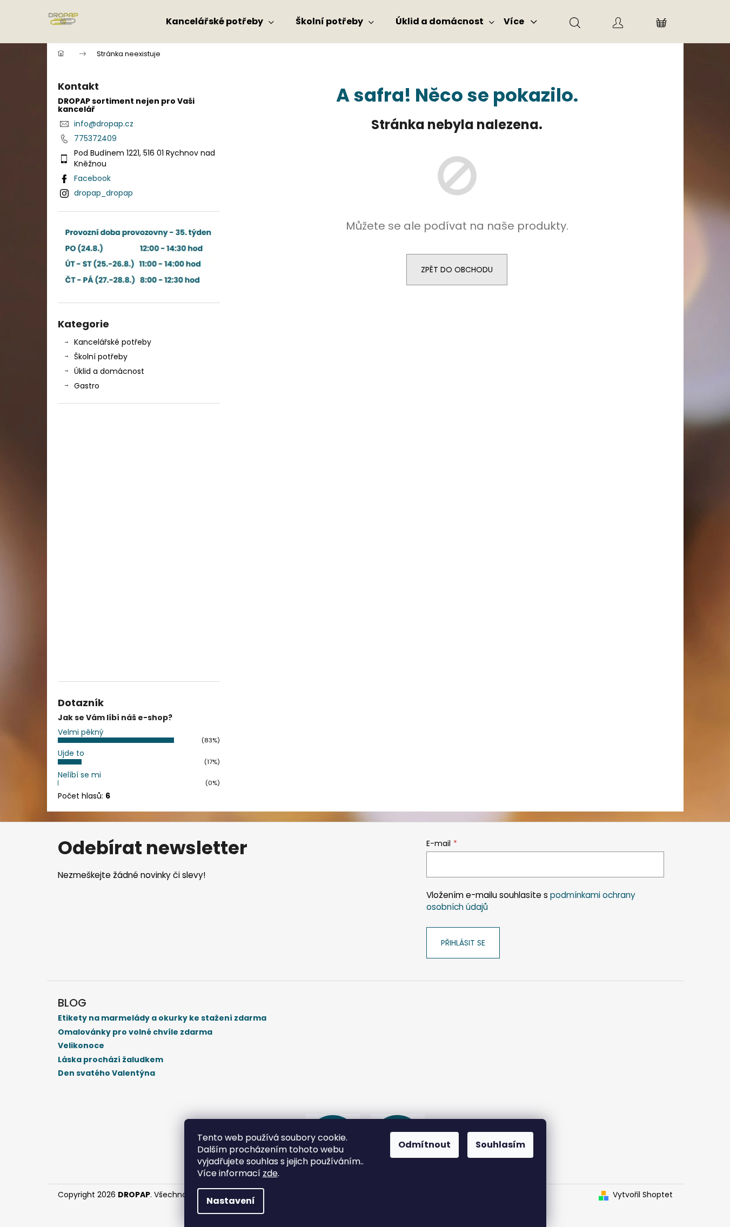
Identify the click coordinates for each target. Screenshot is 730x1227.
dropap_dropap (103, 192)
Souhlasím (500, 1144)
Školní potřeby (101, 356)
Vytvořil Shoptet (643, 1195)
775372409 (95, 138)
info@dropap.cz (103, 123)
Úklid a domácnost (109, 371)
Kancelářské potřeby (112, 342)
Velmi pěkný (81, 732)
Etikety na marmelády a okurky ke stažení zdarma (162, 1018)
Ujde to (71, 753)
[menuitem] (220, 21)
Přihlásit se (463, 942)
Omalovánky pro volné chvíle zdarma (135, 1032)
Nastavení (230, 1201)
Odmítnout (424, 1144)
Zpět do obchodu (457, 269)
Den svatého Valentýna (106, 1073)
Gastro (86, 385)
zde (270, 1173)
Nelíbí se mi (79, 774)
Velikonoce (81, 1046)
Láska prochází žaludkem (110, 1060)
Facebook (92, 178)
